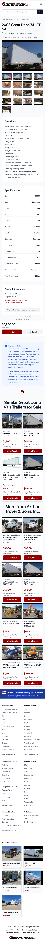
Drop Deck (28, 719)
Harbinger (28, 805)
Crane (4, 733)
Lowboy (27, 726)
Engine (4, 800)
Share (20, 319)
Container (28, 736)
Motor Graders (7, 782)
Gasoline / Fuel (29, 750)
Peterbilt (27, 785)
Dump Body (6, 797)
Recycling (5, 775)
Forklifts (5, 765)
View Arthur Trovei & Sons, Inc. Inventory (22, 310)
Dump (4, 716)
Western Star (29, 802)
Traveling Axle (29, 743)
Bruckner (5, 816)
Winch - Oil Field (8, 750)
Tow (3, 719)
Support (20, 930)
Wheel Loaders (7, 768)
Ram (26, 795)
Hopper (27, 729)
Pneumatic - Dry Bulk (32, 740)
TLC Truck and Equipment (11, 825)
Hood (4, 794)
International (28, 775)
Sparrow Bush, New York (13, 33)
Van (17, 20)
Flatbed (27, 713)
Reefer (26, 723)
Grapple (5, 736)
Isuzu (26, 792)
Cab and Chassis (8, 726)
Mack (26, 765)
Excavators (6, 772)
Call (13, 332)
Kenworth (28, 778)
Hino (26, 799)
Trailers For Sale (7, 20)
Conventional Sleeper (9, 709)
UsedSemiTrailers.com (30, 933)
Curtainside (28, 733)
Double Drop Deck (31, 746)
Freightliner (28, 768)
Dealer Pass (28, 822)
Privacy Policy (31, 930)
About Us (9, 930)
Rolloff (4, 729)
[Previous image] (5, 55)
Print (27, 319)
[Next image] (39, 55)
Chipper (5, 743)
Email (34, 332)
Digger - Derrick (8, 746)
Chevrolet (28, 789)
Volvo (26, 772)
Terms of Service (12, 933)
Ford (26, 782)
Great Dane (25, 20)
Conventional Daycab (9, 713)
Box (3, 723)
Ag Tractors (6, 778)
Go (40, 12)
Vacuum (5, 740)
